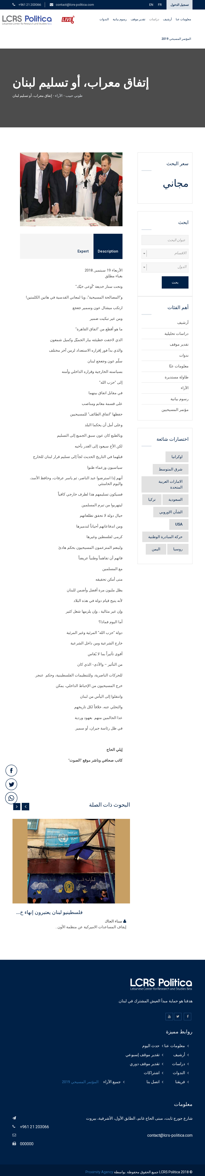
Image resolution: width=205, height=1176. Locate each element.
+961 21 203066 (29, 5)
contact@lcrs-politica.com (75, 5)
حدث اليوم (151, 1045)
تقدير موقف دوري (145, 1063)
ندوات (183, 355)
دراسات (154, 19)
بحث (175, 282)
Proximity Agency (99, 1172)
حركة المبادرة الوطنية (165, 537)
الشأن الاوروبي (170, 512)
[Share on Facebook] (11, 771)
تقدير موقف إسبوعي (143, 1054)
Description (108, 251)
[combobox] (165, 254)
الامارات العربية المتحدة (170, 484)
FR (160, 5)
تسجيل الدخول (179, 5)
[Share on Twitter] (11, 785)
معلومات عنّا (178, 366)
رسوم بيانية (120, 19)
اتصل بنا (153, 1081)
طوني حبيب (73, 96)
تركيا (152, 499)
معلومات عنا (183, 19)
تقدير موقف (138, 19)
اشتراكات (152, 1072)
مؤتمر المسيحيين (175, 409)
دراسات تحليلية (176, 333)
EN (151, 5)
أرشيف (167, 19)
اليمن (156, 549)
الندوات (104, 19)
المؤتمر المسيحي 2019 (176, 39)
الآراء (58, 96)
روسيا (177, 549)
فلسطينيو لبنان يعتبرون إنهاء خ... (49, 912)
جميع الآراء (112, 1081)
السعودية (175, 499)
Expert (83, 251)
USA (178, 524)
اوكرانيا (177, 456)
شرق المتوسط (170, 469)
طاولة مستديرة (176, 377)
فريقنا (180, 1081)
